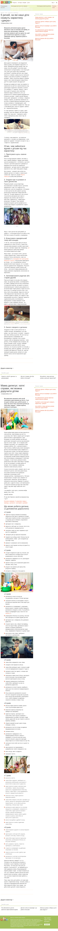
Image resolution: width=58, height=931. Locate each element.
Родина (15, 2)
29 (14, 10)
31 (18, 10)
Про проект (47, 918)
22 (25, 8)
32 (19, 10)
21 (24, 8)
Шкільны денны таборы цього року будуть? (45, 22)
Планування (4, 6)
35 (24, 10)
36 (25, 10)
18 (19, 8)
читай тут (8, 613)
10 (25, 7)
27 (11, 10)
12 (28, 7)
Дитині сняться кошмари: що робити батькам (46, 26)
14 (13, 8)
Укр (53, 2)
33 (21, 10)
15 (14, 8)
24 (28, 8)
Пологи (54, 6)
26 (32, 8)
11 (27, 7)
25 (30, 8)
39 (30, 10)
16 (16, 8)
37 (27, 10)
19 (21, 8)
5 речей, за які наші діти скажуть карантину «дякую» (44, 402)
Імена (53, 7)
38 (28, 10)
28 (13, 10)
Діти (28, 2)
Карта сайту (47, 920)
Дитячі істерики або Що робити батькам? (44, 39)
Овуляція (3, 7)
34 (22, 10)
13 (11, 8)
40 (32, 10)
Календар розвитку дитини (44, 6)
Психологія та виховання (13, 12)
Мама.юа (2, 12)
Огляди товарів (22, 2)
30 (16, 10)
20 (22, 8)
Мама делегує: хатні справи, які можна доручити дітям (44, 18)
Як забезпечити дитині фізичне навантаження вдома (44, 30)
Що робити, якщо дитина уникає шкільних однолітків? (44, 34)
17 (18, 8)
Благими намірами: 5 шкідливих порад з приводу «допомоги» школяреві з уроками (15, 502)
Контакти (46, 921)
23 (27, 8)
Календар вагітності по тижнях (19, 6)
